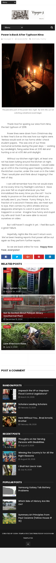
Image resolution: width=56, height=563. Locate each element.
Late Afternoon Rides (14, 343)
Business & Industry (13, 299)
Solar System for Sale (15, 288)
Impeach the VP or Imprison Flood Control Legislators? (33, 392)
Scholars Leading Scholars (32, 404)
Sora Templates (21, 533)
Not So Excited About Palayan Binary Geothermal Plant (23, 314)
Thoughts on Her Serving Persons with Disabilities (31, 441)
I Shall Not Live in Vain (30, 466)
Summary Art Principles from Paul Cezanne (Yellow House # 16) (35, 518)
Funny (43, 39)
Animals (36, 39)
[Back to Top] (28, 544)
